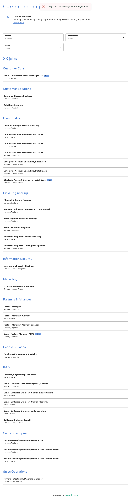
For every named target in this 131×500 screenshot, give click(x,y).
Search (8, 36)
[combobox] (5, 48)
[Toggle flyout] (123, 37)
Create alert (18, 22)
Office (7, 45)
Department (73, 36)
